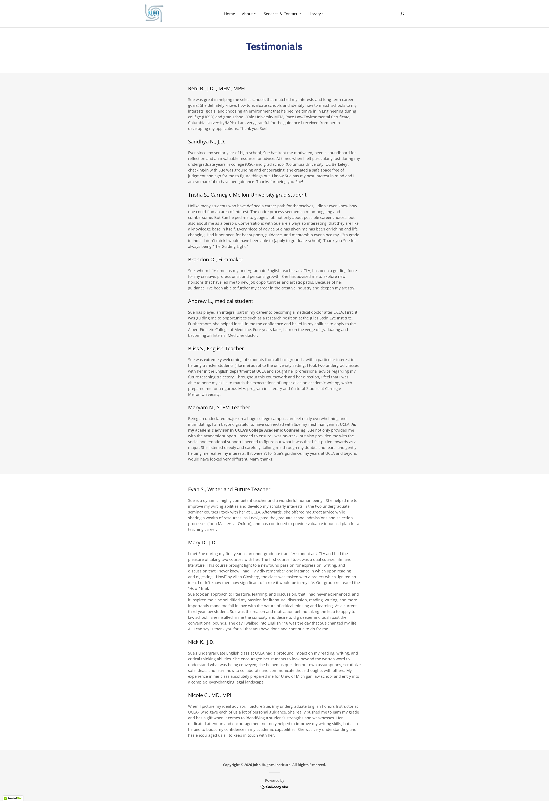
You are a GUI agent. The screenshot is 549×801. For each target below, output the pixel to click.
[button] (249, 13)
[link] (153, 13)
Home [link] (229, 13)
